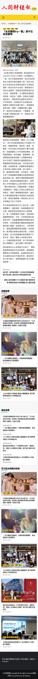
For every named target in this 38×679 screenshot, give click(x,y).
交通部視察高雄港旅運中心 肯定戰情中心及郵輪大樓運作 (18, 458)
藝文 (20, 388)
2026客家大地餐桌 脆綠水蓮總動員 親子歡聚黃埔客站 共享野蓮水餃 (19, 438)
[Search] (34, 17)
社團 (16, 29)
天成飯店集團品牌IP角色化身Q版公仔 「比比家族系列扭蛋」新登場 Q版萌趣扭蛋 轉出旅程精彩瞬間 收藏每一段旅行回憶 (19, 323)
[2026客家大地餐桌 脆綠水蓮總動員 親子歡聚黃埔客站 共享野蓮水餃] (19, 379)
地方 (4, 29)
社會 (12, 353)
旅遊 (8, 600)
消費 (8, 316)
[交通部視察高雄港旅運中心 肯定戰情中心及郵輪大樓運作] (19, 627)
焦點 (12, 29)
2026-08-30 (7, 328)
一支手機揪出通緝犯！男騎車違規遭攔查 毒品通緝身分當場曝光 (19, 429)
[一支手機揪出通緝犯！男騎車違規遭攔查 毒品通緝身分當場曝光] (19, 344)
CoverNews (16, 676)
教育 (8, 29)
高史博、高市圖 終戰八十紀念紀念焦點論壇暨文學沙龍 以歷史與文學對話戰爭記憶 (18, 272)
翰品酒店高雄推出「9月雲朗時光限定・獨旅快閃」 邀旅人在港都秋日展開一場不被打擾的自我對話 (19, 448)
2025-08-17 (8, 37)
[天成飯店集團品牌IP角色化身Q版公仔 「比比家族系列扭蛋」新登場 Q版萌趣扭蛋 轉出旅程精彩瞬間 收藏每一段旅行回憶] (19, 306)
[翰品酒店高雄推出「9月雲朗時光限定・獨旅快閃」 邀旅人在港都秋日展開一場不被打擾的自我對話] (19, 590)
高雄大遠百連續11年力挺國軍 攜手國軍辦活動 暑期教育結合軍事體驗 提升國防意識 (19, 280)
